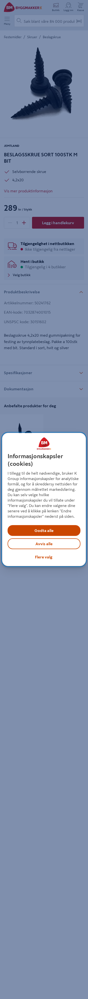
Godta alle (44, 530)
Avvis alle (44, 544)
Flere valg (43, 557)
